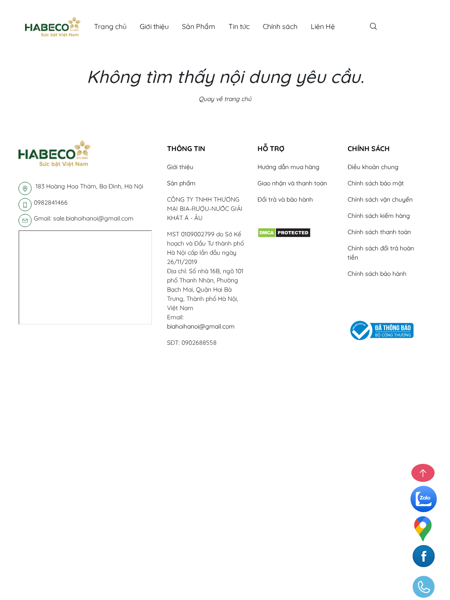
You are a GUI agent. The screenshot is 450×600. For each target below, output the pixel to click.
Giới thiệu (154, 26)
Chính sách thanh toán (379, 232)
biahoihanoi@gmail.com (201, 326)
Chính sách (280, 26)
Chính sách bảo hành (377, 274)
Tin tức (239, 26)
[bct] (381, 330)
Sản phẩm (181, 183)
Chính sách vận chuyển (380, 199)
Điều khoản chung (373, 167)
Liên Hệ (323, 26)
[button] (205, 149)
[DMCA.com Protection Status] (284, 232)
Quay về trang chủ (225, 99)
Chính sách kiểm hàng (379, 216)
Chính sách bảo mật (376, 183)
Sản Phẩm (198, 26)
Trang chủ (110, 26)
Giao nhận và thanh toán (292, 183)
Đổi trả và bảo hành (285, 199)
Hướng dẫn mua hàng (288, 167)
